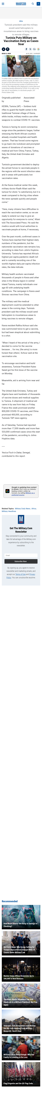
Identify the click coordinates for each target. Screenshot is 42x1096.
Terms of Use (20, 574)
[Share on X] (30, 49)
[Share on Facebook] (26, 49)
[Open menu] (3, 4)
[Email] (34, 49)
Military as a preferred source (23, 494)
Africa (21, 21)
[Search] (32, 4)
